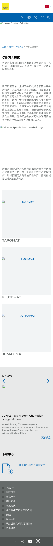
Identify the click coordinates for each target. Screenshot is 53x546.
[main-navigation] (4, 17)
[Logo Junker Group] (5, 6)
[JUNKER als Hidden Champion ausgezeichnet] (26, 399)
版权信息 (10, 492)
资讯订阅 (10, 528)
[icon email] (42, 17)
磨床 (11, 46)
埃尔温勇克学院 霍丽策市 (19, 523)
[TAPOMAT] (26, 214)
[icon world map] (29, 17)
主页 (4, 46)
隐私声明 (10, 496)
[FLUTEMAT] (26, 271)
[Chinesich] (47, 6)
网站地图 (10, 519)
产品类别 (19, 46)
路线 (8, 514)
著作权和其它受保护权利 (19, 510)
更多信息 (46, 437)
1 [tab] (26, 42)
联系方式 (10, 505)
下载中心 (10, 487)
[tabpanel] (26, 31)
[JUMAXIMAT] (26, 328)
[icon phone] (36, 17)
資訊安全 (10, 501)
